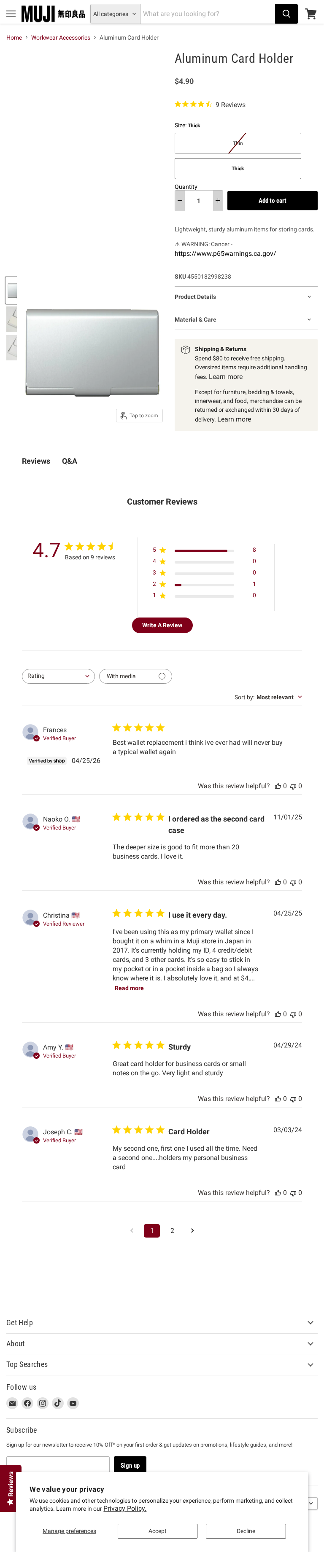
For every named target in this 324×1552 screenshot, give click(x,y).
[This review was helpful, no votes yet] (278, 786)
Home (14, 37)
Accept (157, 1531)
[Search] (286, 14)
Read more (129, 988)
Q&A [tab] (69, 460)
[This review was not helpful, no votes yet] (293, 786)
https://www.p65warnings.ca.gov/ (225, 254)
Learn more (226, 377)
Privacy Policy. (124, 1508)
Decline (246, 1531)
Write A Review (162, 625)
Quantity (186, 186)
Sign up (130, 1465)
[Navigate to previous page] (132, 1231)
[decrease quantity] (180, 201)
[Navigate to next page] (192, 1231)
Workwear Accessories (60, 37)
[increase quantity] (218, 201)
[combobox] (58, 676)
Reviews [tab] (36, 460)
